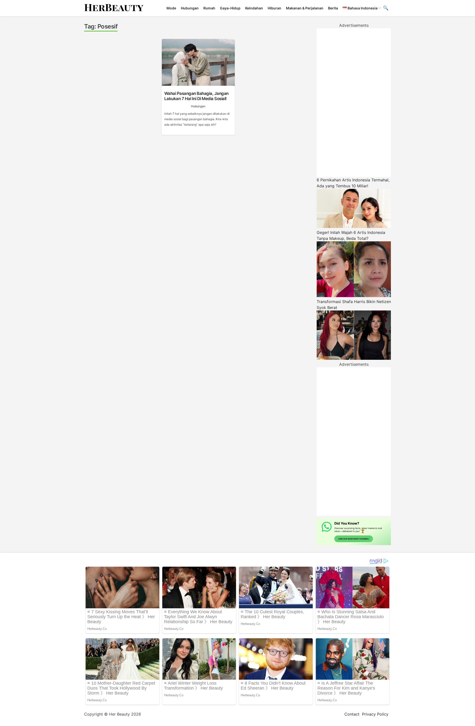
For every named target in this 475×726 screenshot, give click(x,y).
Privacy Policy (375, 714)
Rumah (209, 8)
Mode (171, 8)
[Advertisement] (354, 102)
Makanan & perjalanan (304, 8)
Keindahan (254, 8)
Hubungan (190, 8)
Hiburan (274, 8)
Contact (351, 714)
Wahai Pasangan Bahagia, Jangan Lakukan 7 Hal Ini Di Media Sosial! (196, 96)
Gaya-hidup (230, 8)
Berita (333, 8)
